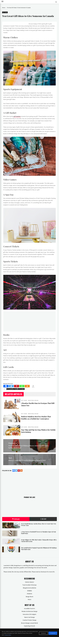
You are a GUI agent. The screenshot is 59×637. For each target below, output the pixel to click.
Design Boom (29, 596)
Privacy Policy (8, 635)
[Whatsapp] (21, 386)
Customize (43, 633)
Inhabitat (29, 593)
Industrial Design (33, 400)
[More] (27, 386)
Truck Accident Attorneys (29, 585)
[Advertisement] (29, 322)
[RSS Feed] (21, 470)
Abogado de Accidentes (29, 588)
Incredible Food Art (29, 608)
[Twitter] (11, 386)
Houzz (29, 599)
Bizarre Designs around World (29, 623)
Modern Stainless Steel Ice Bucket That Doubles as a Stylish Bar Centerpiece (36, 417)
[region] (29, 632)
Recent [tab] (43, 519)
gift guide (9, 389)
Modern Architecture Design (29, 611)
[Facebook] (5, 386)
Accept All (53, 633)
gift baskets (17, 116)
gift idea (15, 389)
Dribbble (29, 591)
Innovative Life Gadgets (29, 614)
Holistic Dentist (29, 582)
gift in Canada (21, 389)
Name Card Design (29, 617)
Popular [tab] (16, 519)
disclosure (44, 572)
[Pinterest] (16, 386)
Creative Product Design (29, 620)
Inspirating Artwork (29, 626)
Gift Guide (5, 12)
